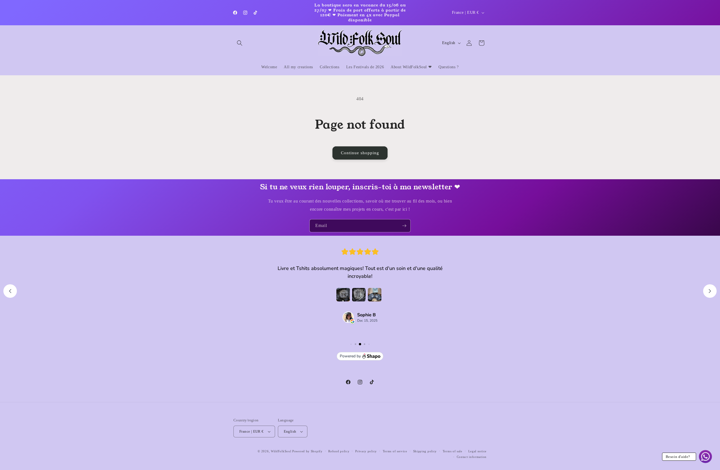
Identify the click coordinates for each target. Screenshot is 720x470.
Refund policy (338, 451)
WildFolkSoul (281, 451)
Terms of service (395, 451)
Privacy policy (366, 451)
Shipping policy (425, 451)
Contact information (472, 456)
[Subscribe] (404, 225)
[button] (239, 43)
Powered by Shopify (307, 451)
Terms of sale (452, 451)
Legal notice (477, 451)
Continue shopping (360, 153)
